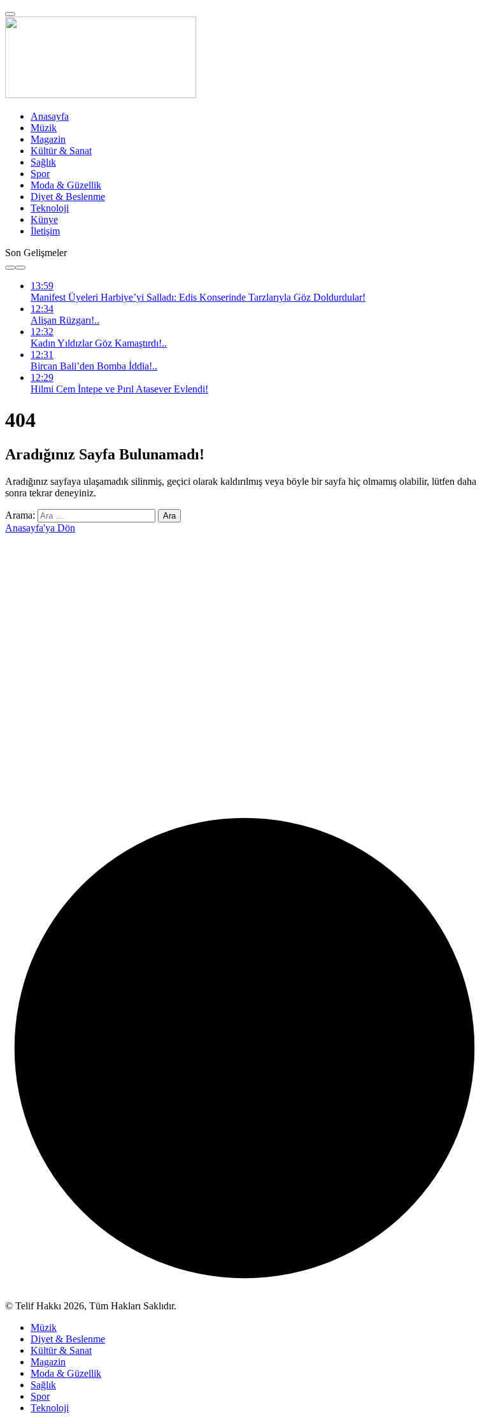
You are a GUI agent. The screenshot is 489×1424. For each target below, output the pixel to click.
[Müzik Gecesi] (100, 94)
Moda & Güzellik (66, 185)
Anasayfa (50, 116)
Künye (44, 219)
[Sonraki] (20, 268)
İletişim (45, 231)
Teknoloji (50, 208)
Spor (40, 173)
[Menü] (10, 14)
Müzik (44, 127)
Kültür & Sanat (61, 150)
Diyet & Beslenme (68, 196)
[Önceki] (10, 268)
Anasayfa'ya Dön (40, 527)
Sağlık (43, 162)
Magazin (48, 139)
